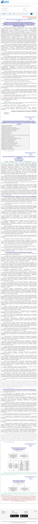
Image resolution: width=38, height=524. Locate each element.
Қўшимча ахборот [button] (4, 10)
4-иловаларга (15, 106)
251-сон (20, 170)
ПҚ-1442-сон (21, 29)
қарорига (30, 118)
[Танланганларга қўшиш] (1, 14)
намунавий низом (10, 103)
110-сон (29, 172)
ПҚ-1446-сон (28, 31)
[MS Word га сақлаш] (10, 14)
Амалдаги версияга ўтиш (32, 17)
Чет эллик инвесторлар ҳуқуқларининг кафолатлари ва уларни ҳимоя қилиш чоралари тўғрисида (19, 163)
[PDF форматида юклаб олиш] (12, 14)
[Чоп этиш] (14, 14)
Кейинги (5, 150)
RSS (35, 511)
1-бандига (13, 89)
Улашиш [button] (25, 10)
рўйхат (14, 85)
